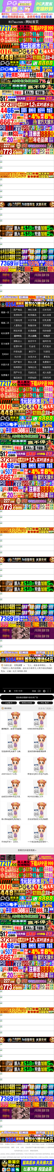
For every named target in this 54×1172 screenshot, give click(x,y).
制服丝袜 (32, 325)
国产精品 (18, 310)
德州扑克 (47, 341)
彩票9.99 (18, 346)
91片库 (18, 357)
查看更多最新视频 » (27, 850)
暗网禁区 (18, 367)
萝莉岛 (47, 357)
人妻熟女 (18, 325)
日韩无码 (47, 378)
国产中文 (18, 372)
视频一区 (5, 312)
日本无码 (47, 310)
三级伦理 (18, 320)
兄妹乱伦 (32, 372)
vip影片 (9, 703)
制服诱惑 (47, 367)
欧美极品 (32, 315)
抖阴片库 (5, 365)
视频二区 (5, 323)
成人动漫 (47, 315)
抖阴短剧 (32, 378)
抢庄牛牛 (32, 341)
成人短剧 (47, 372)
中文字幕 (32, 320)
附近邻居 (18, 331)
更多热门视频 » (45, 708)
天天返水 (47, 346)
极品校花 (18, 378)
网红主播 (32, 310)
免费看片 (5, 375)
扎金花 (32, 346)
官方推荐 (5, 344)
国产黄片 (18, 362)
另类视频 (47, 325)
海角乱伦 (32, 367)
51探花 (47, 351)
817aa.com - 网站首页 (24, 22)
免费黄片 (47, 362)
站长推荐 (5, 333)
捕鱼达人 (18, 341)
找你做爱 (47, 331)
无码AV (5, 354)
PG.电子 (45, 703)
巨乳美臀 (47, 320)
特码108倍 (27, 703)
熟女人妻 (32, 362)
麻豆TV (32, 351)
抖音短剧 (18, 351)
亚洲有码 (18, 315)
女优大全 (32, 357)
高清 (34, 691)
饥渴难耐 (32, 331)
